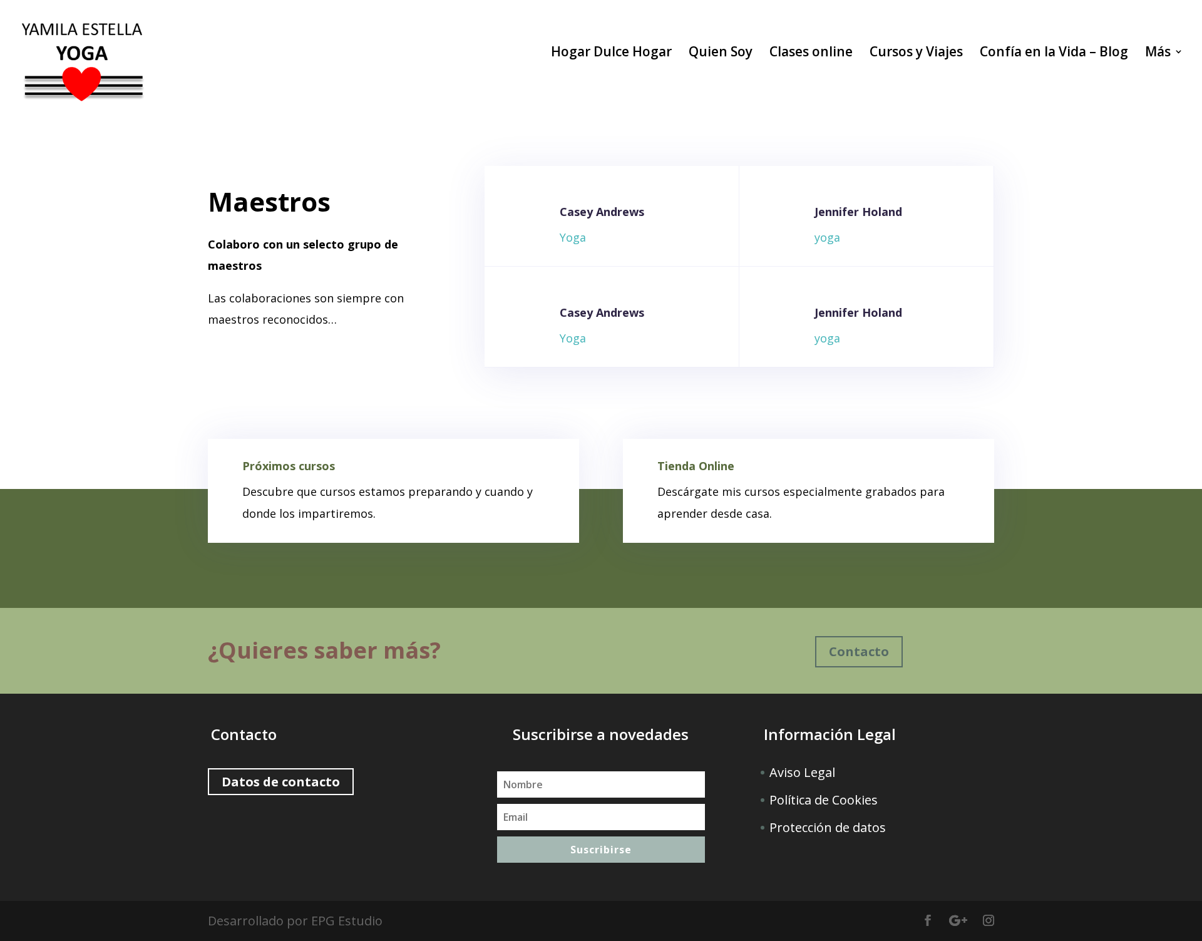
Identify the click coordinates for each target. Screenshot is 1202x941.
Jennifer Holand (858, 211)
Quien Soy (721, 53)
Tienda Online (695, 465)
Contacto (859, 651)
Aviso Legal (802, 772)
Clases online (811, 53)
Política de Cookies (823, 799)
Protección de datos (827, 827)
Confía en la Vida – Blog (1054, 53)
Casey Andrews (602, 211)
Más (1158, 53)
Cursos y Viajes (916, 53)
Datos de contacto (281, 781)
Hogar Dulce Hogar (611, 53)
